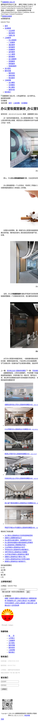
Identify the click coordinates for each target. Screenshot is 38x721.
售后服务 (12, 78)
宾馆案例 (12, 61)
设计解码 (12, 82)
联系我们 (8, 92)
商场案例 (12, 47)
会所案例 (12, 52)
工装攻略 (8, 80)
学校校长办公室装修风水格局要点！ (17, 549)
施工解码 (12, 87)
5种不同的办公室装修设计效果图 (16, 552)
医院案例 (12, 56)
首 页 (11, 636)
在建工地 (12, 35)
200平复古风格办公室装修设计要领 (17, 554)
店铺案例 (12, 49)
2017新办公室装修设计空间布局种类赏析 (19, 535)
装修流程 (12, 75)
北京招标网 (15, 605)
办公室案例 (12, 40)
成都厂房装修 (9, 598)
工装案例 (8, 38)
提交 (28, 592)
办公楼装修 (31, 601)
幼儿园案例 (12, 59)
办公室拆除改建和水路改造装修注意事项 (19, 542)
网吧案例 (12, 64)
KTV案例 (12, 54)
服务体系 (12, 73)
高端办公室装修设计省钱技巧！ (16, 561)
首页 (6, 26)
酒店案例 (12, 45)
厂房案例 (12, 42)
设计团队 (8, 68)
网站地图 (27, 715)
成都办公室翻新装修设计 (13, 538)
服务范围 (8, 71)
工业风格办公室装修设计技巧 (15, 547)
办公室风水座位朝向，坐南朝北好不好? (18, 540)
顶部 (2, 719)
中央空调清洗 (9, 603)
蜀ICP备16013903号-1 (17, 715)
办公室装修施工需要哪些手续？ (16, 545)
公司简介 (12, 638)
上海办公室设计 (21, 601)
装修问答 (12, 89)
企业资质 (12, 30)
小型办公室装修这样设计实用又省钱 (17, 559)
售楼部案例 (12, 66)
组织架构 (12, 33)
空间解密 (24, 103)
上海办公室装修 (19, 603)
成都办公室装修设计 (21, 598)
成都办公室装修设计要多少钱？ (16, 557)
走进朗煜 (8, 28)
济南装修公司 (11, 601)
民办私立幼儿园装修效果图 (16, 370)
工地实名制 (30, 603)
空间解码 (12, 85)
